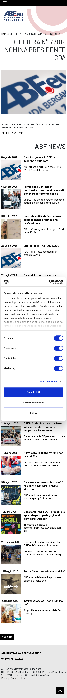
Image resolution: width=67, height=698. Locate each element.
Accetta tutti (33, 392)
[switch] (58, 348)
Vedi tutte (7, 636)
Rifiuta (33, 413)
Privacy (5, 678)
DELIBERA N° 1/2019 (12, 133)
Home (4, 33)
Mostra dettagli (48, 381)
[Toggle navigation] (4, 3)
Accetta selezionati (33, 402)
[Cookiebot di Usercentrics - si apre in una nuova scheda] (49, 282)
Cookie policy (18, 678)
